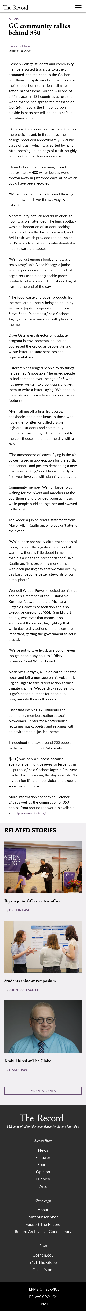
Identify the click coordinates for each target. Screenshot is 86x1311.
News (43, 1150)
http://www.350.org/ (30, 812)
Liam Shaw (18, 1069)
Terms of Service (43, 1289)
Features (43, 1157)
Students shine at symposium (30, 981)
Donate (43, 1303)
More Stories (43, 1090)
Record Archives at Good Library (43, 1231)
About (43, 1209)
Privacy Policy (43, 1296)
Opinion (43, 1171)
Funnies (43, 1179)
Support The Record (43, 1224)
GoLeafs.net (43, 1269)
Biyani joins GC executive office (32, 901)
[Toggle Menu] (78, 8)
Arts (43, 1186)
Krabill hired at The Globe (27, 1061)
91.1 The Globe (43, 1262)
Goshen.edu (43, 1255)
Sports (43, 1164)
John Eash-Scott (24, 989)
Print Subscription (43, 1217)
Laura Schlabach (21, 45)
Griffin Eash (19, 910)
